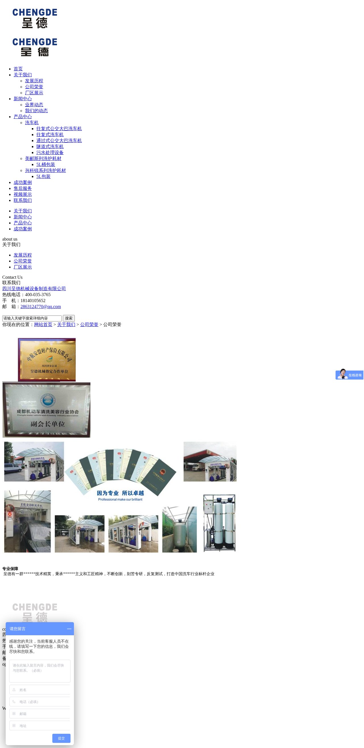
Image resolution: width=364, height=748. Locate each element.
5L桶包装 (45, 164)
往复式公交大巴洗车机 (59, 128)
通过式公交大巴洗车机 (59, 140)
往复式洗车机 (50, 134)
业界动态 (34, 104)
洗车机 (32, 122)
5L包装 (43, 176)
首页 (18, 68)
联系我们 (23, 200)
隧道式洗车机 (50, 146)
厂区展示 (34, 92)
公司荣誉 (34, 86)
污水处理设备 (50, 152)
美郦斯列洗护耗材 (43, 158)
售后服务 (23, 188)
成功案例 (23, 182)
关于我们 (23, 74)
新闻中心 (23, 98)
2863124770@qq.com (40, 306)
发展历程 (34, 80)
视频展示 (23, 194)
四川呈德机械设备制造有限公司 (34, 288)
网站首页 (43, 324)
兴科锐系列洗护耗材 (45, 170)
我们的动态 (36, 110)
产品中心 (23, 116)
